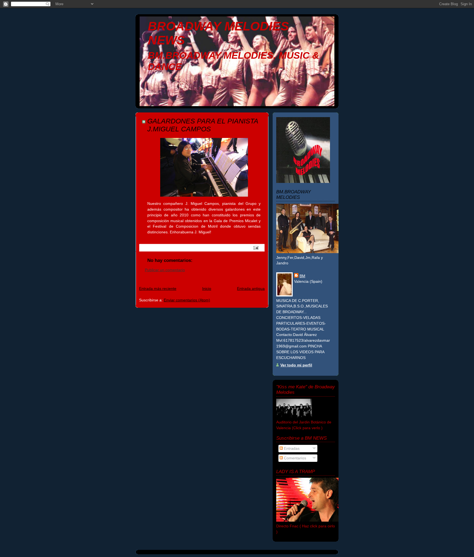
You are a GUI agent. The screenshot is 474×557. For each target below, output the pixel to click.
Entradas (291, 448)
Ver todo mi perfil (296, 365)
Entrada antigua (251, 288)
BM (302, 276)
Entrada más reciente (157, 288)
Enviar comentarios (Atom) (187, 300)
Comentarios (294, 458)
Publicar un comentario (165, 270)
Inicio (206, 288)
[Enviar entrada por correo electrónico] (255, 247)
